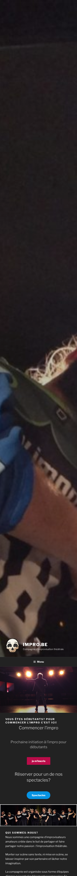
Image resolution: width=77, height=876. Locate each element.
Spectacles (38, 795)
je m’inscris (38, 760)
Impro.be (35, 644)
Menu (40, 661)
